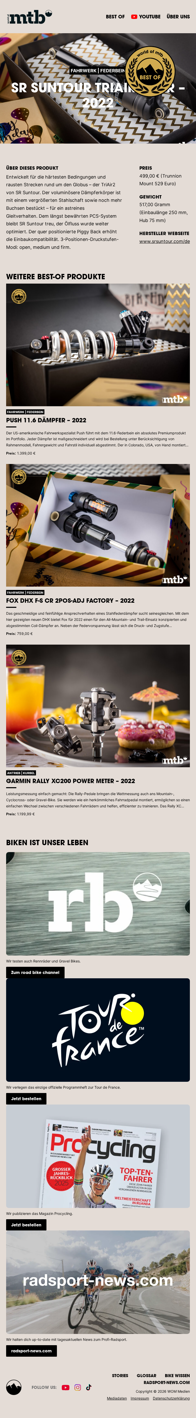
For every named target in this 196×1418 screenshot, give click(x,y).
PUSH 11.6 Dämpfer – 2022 (46, 420)
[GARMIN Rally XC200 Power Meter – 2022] (98, 706)
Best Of (115, 16)
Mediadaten (117, 1398)
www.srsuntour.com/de (164, 241)
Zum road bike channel (35, 972)
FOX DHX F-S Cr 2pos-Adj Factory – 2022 (70, 600)
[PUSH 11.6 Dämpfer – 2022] (98, 345)
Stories (120, 1375)
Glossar (146, 1375)
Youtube (150, 16)
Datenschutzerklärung (171, 1398)
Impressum (140, 1398)
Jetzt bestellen (26, 1098)
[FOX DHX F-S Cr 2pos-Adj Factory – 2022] (98, 525)
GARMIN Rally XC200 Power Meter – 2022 (70, 781)
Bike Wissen (177, 1375)
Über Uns (178, 16)
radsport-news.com (31, 1350)
